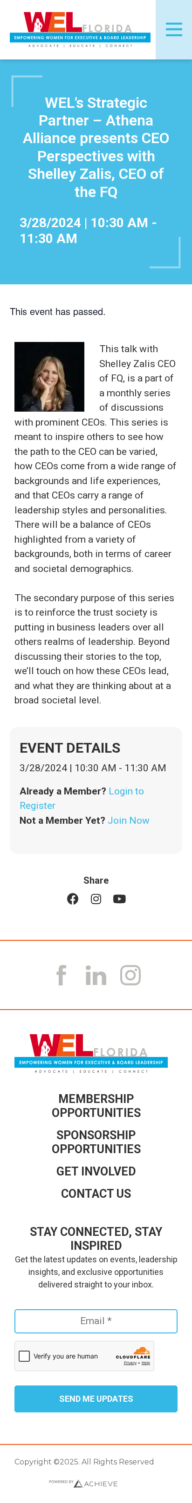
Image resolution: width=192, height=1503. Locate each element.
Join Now (129, 820)
